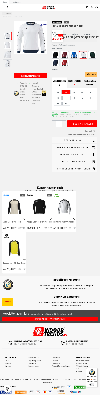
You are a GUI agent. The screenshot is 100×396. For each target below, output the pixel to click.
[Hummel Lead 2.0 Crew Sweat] (14, 248)
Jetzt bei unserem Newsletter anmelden (50, 319)
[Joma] (44, 25)
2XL (58, 104)
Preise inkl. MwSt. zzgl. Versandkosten (63, 45)
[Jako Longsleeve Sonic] (14, 207)
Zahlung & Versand (34, 366)
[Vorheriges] (16, 50)
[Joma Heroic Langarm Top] (30, 37)
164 (58, 98)
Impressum (79, 371)
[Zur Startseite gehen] (48, 7)
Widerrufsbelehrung (82, 366)
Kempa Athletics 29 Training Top (39, 222)
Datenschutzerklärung (83, 361)
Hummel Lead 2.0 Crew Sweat (14, 263)
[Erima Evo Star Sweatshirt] (64, 207)
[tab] (89, 82)
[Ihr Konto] (92, 7)
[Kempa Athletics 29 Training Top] (39, 207)
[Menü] (3, 7)
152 (90, 92)
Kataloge (55, 361)
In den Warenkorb (82, 123)
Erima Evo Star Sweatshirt (63, 222)
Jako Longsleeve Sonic (12, 222)
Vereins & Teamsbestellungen (61, 366)
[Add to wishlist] (24, 218)
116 (66, 92)
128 (74, 92)
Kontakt (7, 361)
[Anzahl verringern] (54, 123)
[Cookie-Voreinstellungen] (7, 388)
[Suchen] (7, 7)
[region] (25, 49)
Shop (5, 2)
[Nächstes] (45, 50)
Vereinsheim (16, 2)
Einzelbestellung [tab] (59, 82)
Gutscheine (8, 363)
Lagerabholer (32, 363)
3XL (66, 104)
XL (90, 98)
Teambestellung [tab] (74, 82)
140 (82, 92)
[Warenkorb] (96, 7)
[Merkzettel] (87, 7)
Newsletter (8, 366)
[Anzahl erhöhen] (64, 123)
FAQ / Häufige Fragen (35, 361)
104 (58, 92)
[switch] (92, 384)
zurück (8, 13)
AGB (77, 369)
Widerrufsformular (81, 363)
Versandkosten (48, 379)
